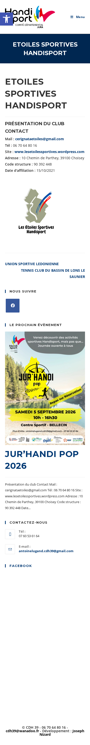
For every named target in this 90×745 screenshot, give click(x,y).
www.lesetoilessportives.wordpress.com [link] (49, 151)
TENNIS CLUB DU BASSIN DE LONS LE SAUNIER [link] (53, 273)
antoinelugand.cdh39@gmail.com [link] (46, 551)
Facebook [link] (21, 566)
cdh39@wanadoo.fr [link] (22, 730)
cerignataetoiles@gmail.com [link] (39, 138)
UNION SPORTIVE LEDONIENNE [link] (32, 263)
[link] (6, 19)
